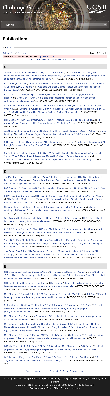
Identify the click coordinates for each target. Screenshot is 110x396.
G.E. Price (46, 119)
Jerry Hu (68, 105)
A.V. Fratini (20, 119)
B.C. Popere (58, 357)
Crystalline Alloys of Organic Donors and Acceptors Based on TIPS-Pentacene (52, 134)
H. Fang (20, 357)
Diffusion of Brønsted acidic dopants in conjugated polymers (43, 210)
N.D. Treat (54, 177)
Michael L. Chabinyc (56, 156)
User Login (75, 388)
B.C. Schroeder (86, 251)
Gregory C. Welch (39, 271)
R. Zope (81, 130)
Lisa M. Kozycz (59, 323)
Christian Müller (97, 240)
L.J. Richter (61, 94)
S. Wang (44, 177)
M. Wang (97, 195)
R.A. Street (88, 218)
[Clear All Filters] (48, 56)
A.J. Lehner (9, 105)
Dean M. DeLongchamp (78, 156)
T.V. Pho (8, 177)
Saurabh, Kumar (12, 153)
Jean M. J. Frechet (55, 188)
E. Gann (45, 83)
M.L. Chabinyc (39, 72)
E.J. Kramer (68, 141)
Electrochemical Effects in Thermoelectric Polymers (40, 360)
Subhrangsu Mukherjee (82, 153)
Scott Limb (36, 218)
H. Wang (77, 105)
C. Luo (31, 195)
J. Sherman (69, 195)
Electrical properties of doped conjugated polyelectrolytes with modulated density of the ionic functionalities (53, 347)
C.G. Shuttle (10, 188)
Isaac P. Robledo (91, 323)
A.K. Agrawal (58, 119)
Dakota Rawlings (57, 240)
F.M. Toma (18, 177)
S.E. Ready (47, 218)
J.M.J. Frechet (19, 180)
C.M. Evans (36, 357)
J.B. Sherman (10, 130)
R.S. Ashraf (16, 229)
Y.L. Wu (71, 294)
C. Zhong (50, 195)
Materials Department (41, 378)
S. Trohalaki (10, 305)
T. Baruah (34, 130)
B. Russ (47, 357)
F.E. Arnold (70, 305)
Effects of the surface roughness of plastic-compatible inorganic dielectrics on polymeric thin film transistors (53, 336)
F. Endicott (24, 294)
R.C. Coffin (92, 177)
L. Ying (88, 195)
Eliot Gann (43, 153)
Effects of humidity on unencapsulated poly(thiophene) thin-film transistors (55, 295)
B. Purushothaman (68, 130)
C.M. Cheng (21, 195)
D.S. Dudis (87, 119)
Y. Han (26, 229)
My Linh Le (71, 240)
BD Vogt (34, 294)
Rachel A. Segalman (73, 206)
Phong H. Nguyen (39, 240)
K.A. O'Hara (98, 83)
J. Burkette (76, 119)
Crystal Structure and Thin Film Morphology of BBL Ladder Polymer (44, 123)
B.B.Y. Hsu (9, 195)
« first (26, 371)
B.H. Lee (80, 195)
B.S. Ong (90, 294)
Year (25, 53)
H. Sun (59, 195)
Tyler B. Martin (19, 156)
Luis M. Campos (22, 282)
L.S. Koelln (55, 83)
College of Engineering (65, 378)
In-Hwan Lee (45, 323)
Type (20, 53)
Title (13, 53)
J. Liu (27, 357)
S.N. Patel (40, 195)
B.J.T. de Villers (31, 177)
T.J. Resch (36, 305)
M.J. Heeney (75, 335)
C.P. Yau (43, 229)
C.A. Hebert (45, 105)
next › (75, 371)
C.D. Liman (19, 141)
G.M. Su (82, 177)
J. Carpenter (34, 83)
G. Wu (43, 130)
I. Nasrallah (21, 83)
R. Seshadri (24, 108)
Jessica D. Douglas (37, 188)
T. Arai (16, 346)
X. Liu (23, 346)
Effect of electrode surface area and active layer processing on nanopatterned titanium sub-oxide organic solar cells (54, 284)
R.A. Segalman (54, 346)
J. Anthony (91, 130)
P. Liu (78, 294)
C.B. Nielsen (72, 251)
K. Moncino (23, 130)
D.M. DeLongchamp (24, 94)
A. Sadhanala (10, 86)
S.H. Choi (8, 141)
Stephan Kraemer (34, 141)
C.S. (68, 119)
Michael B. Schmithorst (34, 206)
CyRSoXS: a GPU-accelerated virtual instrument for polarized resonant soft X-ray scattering (48, 159)
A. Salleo (26, 72)
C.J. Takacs (54, 271)
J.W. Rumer (9, 251)
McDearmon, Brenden (14, 323)
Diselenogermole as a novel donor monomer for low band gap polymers (47, 232)
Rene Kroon (83, 240)
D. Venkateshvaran (83, 83)
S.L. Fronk (32, 346)
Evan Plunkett (23, 240)
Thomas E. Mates (54, 206)
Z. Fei (7, 229)
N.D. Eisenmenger (68, 177)
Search (9, 47)
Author (6, 53)
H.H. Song (9, 119)
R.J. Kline (8, 94)
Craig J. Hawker (59, 327)
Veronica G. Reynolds (59, 153)
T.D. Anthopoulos (70, 229)
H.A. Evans (33, 105)
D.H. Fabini (21, 105)
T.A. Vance (59, 305)
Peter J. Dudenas (29, 153)
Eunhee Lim (32, 323)
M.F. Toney (74, 72)
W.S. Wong (9, 218)
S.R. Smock (57, 105)
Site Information (37, 388)
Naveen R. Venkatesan (15, 327)
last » (83, 371)
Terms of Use (53, 388)
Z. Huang (51, 251)
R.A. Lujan (59, 218)
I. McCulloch (23, 97)
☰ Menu (8, 25)
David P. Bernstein (55, 72)
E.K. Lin (51, 94)
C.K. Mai (8, 346)
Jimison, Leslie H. (12, 72)
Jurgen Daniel (71, 218)
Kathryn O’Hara (74, 323)
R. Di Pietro (9, 83)
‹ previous (36, 371)
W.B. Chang (10, 357)
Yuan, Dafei (9, 240)
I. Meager (60, 251)
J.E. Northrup (40, 316)
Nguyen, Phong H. (13, 206)
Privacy (64, 388)
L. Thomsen (66, 83)
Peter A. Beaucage (36, 156)
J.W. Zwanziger (89, 105)
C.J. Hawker (56, 282)
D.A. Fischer (40, 94)
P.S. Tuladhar (54, 229)
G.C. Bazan (66, 271)
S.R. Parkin (52, 130)
